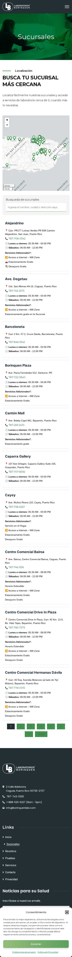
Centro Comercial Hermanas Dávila (33, 673)
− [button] (7, 125)
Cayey (10, 495)
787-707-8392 (17, 471)
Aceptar (36, 944)
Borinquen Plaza (18, 365)
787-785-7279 (17, 627)
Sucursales (13, 844)
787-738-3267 (17, 506)
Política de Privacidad (48, 952)
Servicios (10, 865)
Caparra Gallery (18, 456)
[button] (67, 912)
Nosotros (10, 851)
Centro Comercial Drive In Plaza (30, 612)
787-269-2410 (16, 425)
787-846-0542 (17, 342)
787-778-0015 (17, 687)
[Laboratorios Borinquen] (16, 6)
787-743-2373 (16, 290)
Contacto (10, 872)
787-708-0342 (17, 238)
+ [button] (7, 120)
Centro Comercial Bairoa (24, 552)
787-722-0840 (17, 377)
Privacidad (11, 879)
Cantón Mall (14, 413)
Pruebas (10, 858)
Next (41, 734)
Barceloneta (15, 327)
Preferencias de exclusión (24, 952)
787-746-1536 (16, 567)
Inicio (8, 837)
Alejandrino (14, 223)
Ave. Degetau (16, 279)
